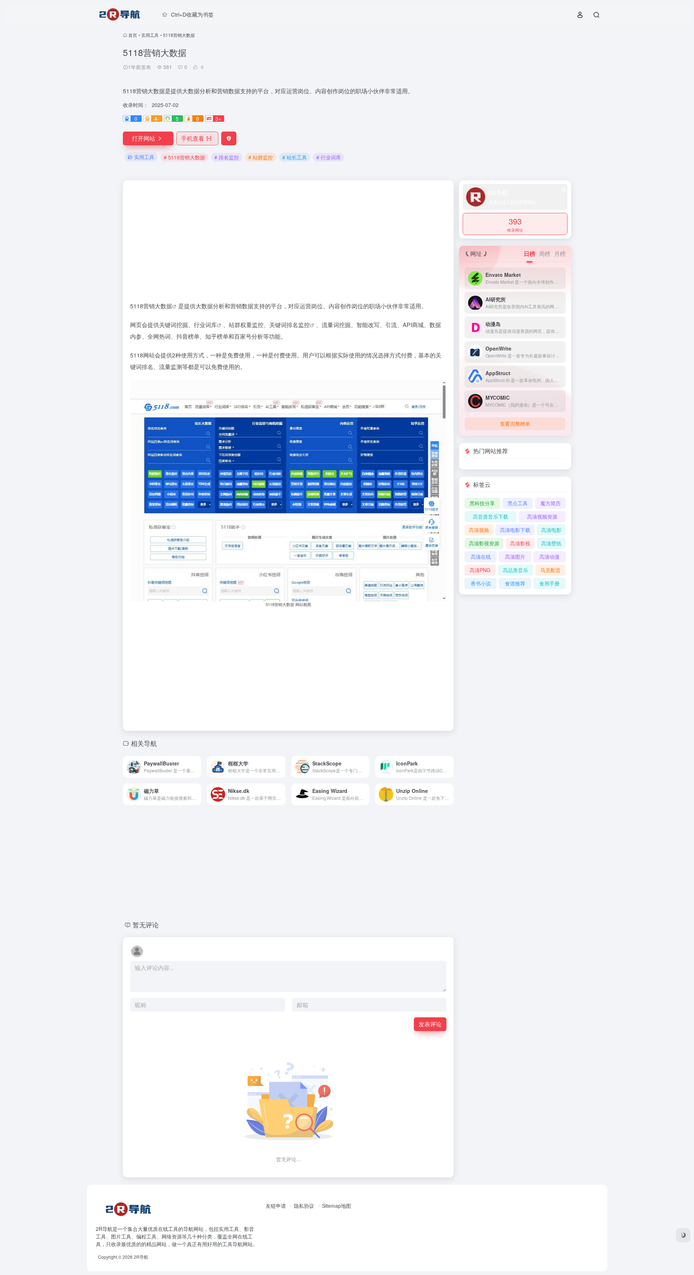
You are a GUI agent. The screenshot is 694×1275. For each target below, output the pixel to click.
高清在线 (481, 556)
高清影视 (520, 543)
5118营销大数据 (151, 306)
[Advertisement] (499, 97)
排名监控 (298, 325)
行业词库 (205, 325)
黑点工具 (517, 503)
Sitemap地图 (336, 1205)
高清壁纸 (551, 543)
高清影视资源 (484, 543)
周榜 (545, 253)
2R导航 (141, 1257)
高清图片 (515, 556)
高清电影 (551, 529)
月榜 (560, 253)
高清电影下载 (515, 529)
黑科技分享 (482, 503)
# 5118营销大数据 (184, 157)
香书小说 (481, 583)
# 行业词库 (328, 157)
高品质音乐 (515, 570)
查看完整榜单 (515, 423)
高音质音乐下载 (490, 516)
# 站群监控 (260, 157)
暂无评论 (146, 924)
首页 (132, 35)
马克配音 (550, 570)
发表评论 (430, 1024)
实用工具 (150, 35)
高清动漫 (549, 556)
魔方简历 (550, 503)
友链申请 (276, 1205)
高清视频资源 (542, 516)
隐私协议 (304, 1205)
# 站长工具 (294, 157)
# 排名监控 (226, 157)
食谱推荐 (515, 583)
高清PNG (480, 570)
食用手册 (549, 583)
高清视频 (479, 529)
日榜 (529, 253)
